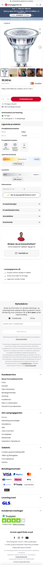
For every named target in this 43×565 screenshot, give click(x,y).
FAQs (4, 382)
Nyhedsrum (15, 441)
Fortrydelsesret (8, 459)
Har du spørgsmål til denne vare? (23, 195)
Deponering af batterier (31, 544)
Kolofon (5, 462)
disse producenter (21, 339)
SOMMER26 (20, 15)
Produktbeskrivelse (11, 210)
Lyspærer (7, 23)
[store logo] (14, 4)
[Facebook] (16, 538)
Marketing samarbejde (11, 420)
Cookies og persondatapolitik (13, 452)
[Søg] (37, 4)
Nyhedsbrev (6, 424)
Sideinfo (6, 447)
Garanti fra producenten (11, 406)
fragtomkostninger (21, 557)
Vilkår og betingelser (10, 455)
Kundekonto (6, 399)
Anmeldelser (7, 434)
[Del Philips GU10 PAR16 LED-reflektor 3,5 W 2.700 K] (40, 32)
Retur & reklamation (10, 403)
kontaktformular (27, 363)
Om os (4, 417)
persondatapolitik (30, 365)
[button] (4, 72)
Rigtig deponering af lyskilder (22, 547)
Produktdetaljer (10, 204)
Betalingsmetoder (9, 393)
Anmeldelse (8, 216)
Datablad (38, 83)
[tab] (21, 390)
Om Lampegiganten (12, 412)
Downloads (7, 222)
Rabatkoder (6, 438)
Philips (24, 132)
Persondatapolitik (12, 542)
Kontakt (5, 386)
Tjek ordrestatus (8, 389)
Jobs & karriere (8, 431)
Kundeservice (9, 374)
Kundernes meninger (12, 510)
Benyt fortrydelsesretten (12, 379)
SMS (3, 427)
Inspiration (6, 441)
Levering (5, 396)
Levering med (9, 497)
